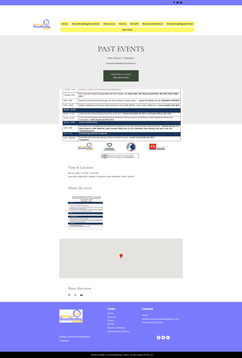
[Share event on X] (75, 295)
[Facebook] (174, 2)
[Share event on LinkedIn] (81, 295)
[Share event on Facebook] (69, 295)
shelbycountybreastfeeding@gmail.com (160, 319)
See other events (121, 77)
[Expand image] (85, 212)
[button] (127, 29)
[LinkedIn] (181, 2)
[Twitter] (177, 2)
